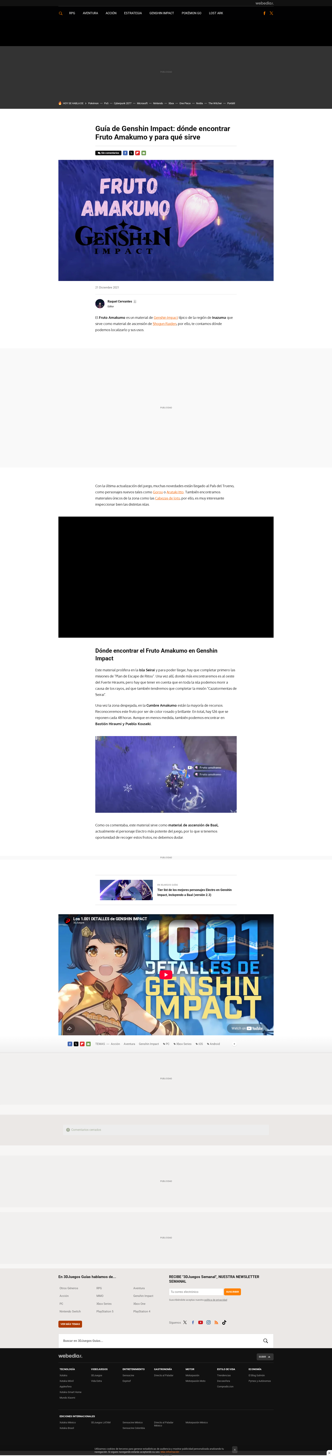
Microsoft (142, 103)
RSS (216, 1322)
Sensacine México (133, 1422)
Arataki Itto (175, 492)
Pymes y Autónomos (260, 1381)
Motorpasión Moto (195, 1381)
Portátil (231, 103)
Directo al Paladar (163, 1375)
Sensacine (128, 1375)
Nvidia (199, 103)
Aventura (90, 13)
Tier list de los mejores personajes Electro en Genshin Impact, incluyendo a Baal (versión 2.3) (194, 892)
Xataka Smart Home (70, 1392)
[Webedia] (265, 3)
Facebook (264, 13)
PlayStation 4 (141, 1311)
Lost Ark (216, 13)
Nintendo (158, 103)
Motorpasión (192, 1375)
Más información (170, 1451)
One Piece (185, 103)
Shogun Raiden (164, 324)
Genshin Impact (161, 13)
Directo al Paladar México (163, 1424)
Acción (111, 13)
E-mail (143, 153)
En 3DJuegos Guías (167, 885)
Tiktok (224, 1322)
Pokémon (93, 103)
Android (215, 1044)
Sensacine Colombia (134, 1428)
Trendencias (224, 1375)
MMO (99, 1296)
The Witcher (215, 103)
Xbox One (139, 1304)
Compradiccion (225, 1386)
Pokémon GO (191, 13)
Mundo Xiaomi (67, 1397)
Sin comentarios (110, 152)
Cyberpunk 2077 (122, 103)
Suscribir (232, 1291)
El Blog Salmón (257, 1375)
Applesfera (65, 1386)
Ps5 (106, 103)
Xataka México (68, 1422)
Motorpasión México (197, 1422)
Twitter (271, 13)
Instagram (208, 1322)
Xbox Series (184, 1044)
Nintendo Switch (70, 1311)
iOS (200, 1044)
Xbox (171, 103)
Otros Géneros (69, 1288)
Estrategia (133, 13)
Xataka (63, 1375)
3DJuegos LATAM (100, 1422)
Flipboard (137, 153)
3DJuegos (96, 1375)
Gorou (158, 492)
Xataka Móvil (67, 1381)
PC (167, 1044)
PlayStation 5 (104, 1311)
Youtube (201, 1322)
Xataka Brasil (67, 1428)
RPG (72, 13)
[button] (121, 301)
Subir (262, 1356)
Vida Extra (96, 1381)
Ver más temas (70, 1324)
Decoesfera (223, 1381)
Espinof (127, 1381)
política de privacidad (215, 1299)
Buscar (265, 1340)
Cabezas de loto (167, 498)
